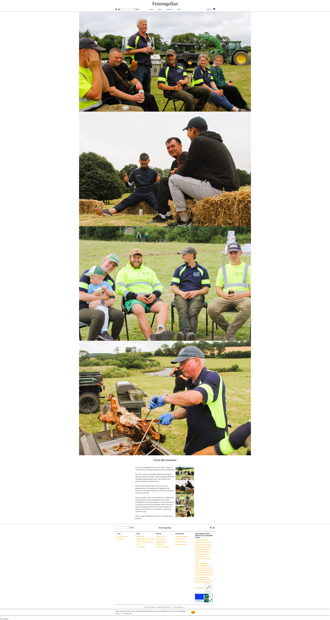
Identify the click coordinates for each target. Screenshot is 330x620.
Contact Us (179, 539)
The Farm (120, 539)
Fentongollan (165, 3)
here (120, 613)
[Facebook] (116, 9)
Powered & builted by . (165, 607)
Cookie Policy (160, 536)
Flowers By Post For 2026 (145, 539)
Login (208, 9)
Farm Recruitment (181, 536)
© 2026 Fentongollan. (150, 607)
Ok (193, 612)
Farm (159, 9)
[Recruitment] (185, 486)
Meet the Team (180, 544)
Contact (169, 9)
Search (137, 9)
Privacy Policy (160, 539)
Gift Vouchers (141, 547)
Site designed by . (180, 607)
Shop (151, 9)
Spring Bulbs (140, 536)
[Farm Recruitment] (185, 473)
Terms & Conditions (163, 547)
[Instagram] (119, 9)
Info (179, 9)
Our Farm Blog (122, 536)
